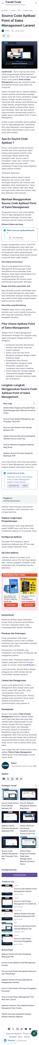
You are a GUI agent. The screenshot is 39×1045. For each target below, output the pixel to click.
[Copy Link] (21, 779)
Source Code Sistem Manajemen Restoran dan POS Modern (19, 972)
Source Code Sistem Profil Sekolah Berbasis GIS (17, 428)
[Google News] (30, 1029)
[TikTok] (21, 1029)
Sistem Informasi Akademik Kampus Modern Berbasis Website (16, 1015)
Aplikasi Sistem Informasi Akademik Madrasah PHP (18, 454)
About (20, 1037)
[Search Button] (36, 3)
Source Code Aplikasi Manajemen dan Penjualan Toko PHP (19, 420)
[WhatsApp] (12, 779)
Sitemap (27, 1037)
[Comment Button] (4, 36)
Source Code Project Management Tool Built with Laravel (25, 902)
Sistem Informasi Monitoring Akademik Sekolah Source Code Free (19, 437)
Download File (14, 485)
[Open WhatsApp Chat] (34, 1033)
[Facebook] (4, 779)
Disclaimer (12, 1037)
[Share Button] (8, 36)
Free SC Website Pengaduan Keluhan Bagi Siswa (18, 446)
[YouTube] (26, 1029)
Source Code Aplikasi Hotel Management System (25, 890)
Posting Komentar (19, 875)
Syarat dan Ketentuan (13, 1033)
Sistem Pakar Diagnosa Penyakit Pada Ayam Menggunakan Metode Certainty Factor (19, 410)
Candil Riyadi (28, 665)
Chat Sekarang (17, 238)
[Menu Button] (3, 3)
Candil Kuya (22, 1041)
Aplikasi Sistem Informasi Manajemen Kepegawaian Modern (17, 981)
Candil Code (13, 2)
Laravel (16, 885)
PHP (15, 923)
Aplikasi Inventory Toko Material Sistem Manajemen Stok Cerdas (18, 1006)
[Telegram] (17, 779)
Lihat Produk (11, 605)
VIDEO (25, 485)
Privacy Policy (28, 1033)
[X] (8, 779)
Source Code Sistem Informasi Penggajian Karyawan (23, 939)
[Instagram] (17, 1029)
